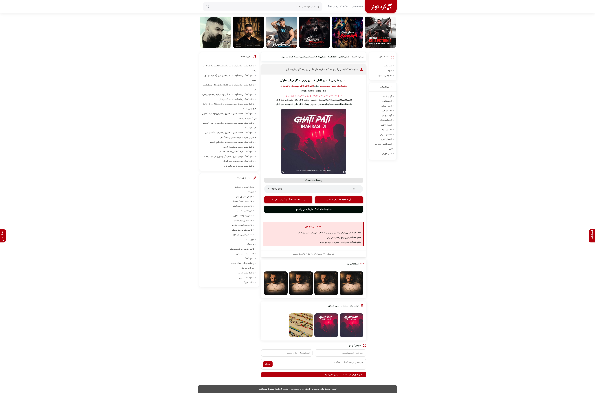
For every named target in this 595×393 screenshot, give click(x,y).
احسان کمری (386, 139)
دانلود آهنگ (249, 258)
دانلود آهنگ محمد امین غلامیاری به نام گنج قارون (232, 142)
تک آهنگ (344, 6)
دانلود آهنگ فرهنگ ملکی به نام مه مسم (237, 151)
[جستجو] (207, 7)
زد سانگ (250, 244)
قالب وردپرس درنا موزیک (242, 230)
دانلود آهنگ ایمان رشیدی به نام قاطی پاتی (344, 237)
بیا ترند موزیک (247, 268)
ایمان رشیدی (350, 56)
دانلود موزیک (248, 282)
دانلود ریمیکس (385, 75)
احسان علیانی (386, 134)
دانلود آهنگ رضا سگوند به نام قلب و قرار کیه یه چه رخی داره (228, 94)
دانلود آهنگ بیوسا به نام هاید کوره (239, 166)
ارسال (267, 364)
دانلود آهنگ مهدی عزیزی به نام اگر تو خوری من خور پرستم (229, 156)
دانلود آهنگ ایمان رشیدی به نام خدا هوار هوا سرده (340, 242)
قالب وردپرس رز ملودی (243, 220)
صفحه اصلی (357, 6)
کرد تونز (360, 56)
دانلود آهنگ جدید (339, 86)
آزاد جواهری (387, 110)
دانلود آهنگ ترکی (246, 277)
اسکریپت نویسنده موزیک (241, 215)
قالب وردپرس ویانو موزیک (241, 234)
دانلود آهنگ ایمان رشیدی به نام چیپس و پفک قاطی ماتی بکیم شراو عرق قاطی (329, 232)
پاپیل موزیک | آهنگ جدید (242, 263)
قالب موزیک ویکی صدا (242, 201)
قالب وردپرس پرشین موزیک (242, 249)
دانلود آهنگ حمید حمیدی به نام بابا (238, 161)
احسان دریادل (386, 129)
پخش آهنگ (332, 6)
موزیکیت (250, 239)
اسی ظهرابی (386, 153)
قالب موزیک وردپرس (245, 253)
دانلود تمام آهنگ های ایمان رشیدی (314, 209)
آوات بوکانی (386, 115)
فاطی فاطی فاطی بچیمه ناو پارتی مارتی (297, 86)
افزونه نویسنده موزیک (243, 210)
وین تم (251, 191)
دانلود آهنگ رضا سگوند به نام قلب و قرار (237, 99)
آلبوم (390, 70)
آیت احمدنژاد (386, 120)
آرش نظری (387, 96)
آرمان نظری (387, 101)
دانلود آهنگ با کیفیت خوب (286, 199)
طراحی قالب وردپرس (244, 196)
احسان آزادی (386, 125)
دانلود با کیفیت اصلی (337, 199)
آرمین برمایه (386, 105)
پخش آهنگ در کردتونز (244, 186)
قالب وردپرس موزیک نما (242, 206)
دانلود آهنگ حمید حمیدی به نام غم (238, 146)
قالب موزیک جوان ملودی (242, 225)
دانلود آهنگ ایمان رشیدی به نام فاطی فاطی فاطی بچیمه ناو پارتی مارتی (322, 69)
